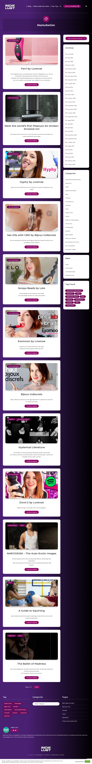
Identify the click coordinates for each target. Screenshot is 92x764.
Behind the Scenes (70, 190)
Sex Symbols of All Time (72, 242)
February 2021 (71, 161)
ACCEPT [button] (87, 761)
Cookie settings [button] (79, 761)
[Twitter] (86, 6)
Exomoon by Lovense (31, 341)
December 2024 (72, 76)
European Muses (55, 754)
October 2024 (71, 83)
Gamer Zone (69, 213)
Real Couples (69, 235)
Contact (64, 710)
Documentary (13, 525)
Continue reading (31, 84)
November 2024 (72, 80)
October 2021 (71, 142)
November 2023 (72, 109)
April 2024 (70, 91)
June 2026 (70, 54)
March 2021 (70, 157)
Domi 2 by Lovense (31, 502)
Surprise (15, 712)
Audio (67, 187)
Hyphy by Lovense (31, 181)
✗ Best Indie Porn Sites (41, 6)
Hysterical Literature (32, 447)
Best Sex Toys (66, 707)
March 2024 (70, 94)
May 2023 (70, 128)
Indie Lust (14, 727)
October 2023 (71, 113)
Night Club (7, 706)
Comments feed (70, 272)
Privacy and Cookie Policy (69, 721)
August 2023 (70, 120)
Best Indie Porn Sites (68, 703)
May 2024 (70, 87)
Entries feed (68, 268)
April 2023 (70, 131)
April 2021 (70, 153)
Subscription (8, 709)
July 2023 (70, 124)
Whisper (15, 706)
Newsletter (65, 717)
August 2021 (70, 146)
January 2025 (71, 72)
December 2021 (71, 139)
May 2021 (70, 150)
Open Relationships (20, 709)
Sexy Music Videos (23, 419)
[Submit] (85, 38)
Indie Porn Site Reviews (72, 220)
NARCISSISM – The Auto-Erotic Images (31, 553)
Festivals (68, 205)
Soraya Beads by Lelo (31, 288)
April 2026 (70, 61)
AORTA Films (8, 703)
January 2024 (71, 102)
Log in (67, 264)
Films (22, 525)
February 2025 (71, 69)
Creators (11, 419)
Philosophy (18, 703)
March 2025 (70, 65)
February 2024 (71, 98)
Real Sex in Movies (70, 238)
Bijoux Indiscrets (31, 394)
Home (64, 714)
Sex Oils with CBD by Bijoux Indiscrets (31, 235)
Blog (66, 194)
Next (36, 687)
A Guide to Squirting (31, 610)
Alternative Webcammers (73, 179)
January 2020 (71, 164)
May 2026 (70, 58)
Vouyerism (23, 712)
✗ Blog (29, 6)
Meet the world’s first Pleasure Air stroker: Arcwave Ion (32, 127)
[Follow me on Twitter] (15, 730)
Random (67, 231)
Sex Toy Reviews (14, 40)
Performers (68, 224)
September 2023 (72, 117)
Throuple (6, 712)
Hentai (67, 216)
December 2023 (72, 105)
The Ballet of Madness (31, 663)
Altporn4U (12, 635)
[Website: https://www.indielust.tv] (13, 730)
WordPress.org (69, 275)
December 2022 (72, 135)
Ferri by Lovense (31, 68)
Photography (69, 227)
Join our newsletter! (71, 6)
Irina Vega (39, 754)
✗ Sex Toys (54, 6)
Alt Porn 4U (48, 754)
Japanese (7, 716)
